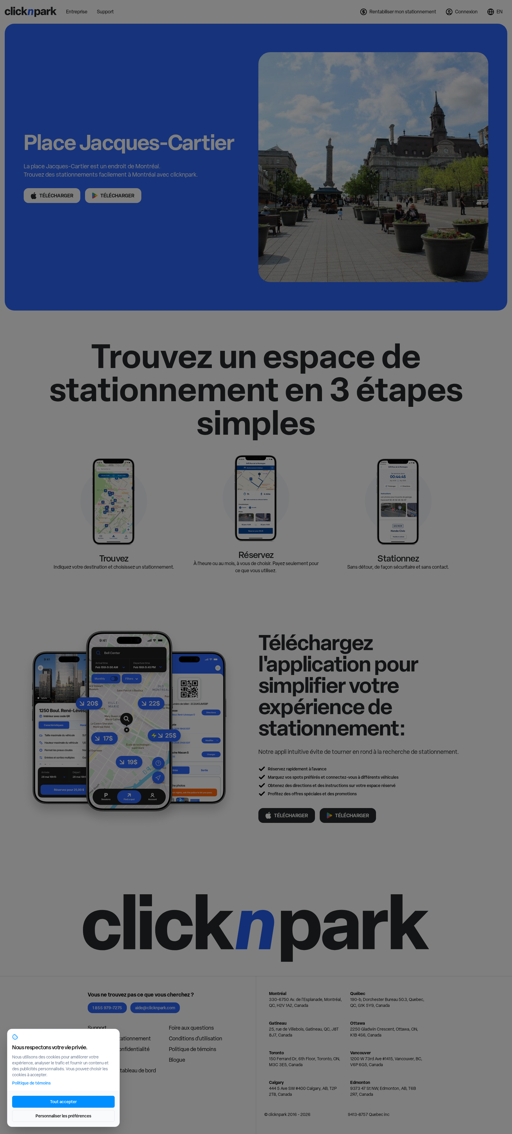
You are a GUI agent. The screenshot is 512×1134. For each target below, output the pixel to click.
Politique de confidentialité (119, 1049)
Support (97, 1027)
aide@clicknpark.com (155, 1007)
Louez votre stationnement (119, 1038)
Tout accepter (63, 1101)
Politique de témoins (192, 1049)
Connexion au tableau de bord (122, 1070)
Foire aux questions (191, 1027)
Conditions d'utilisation (195, 1038)
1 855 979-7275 (107, 1007)
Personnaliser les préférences (63, 1116)
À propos (98, 1059)
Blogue (177, 1059)
